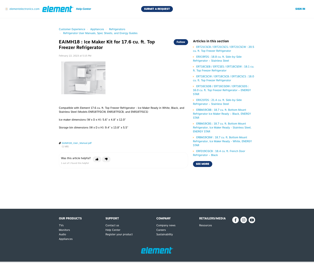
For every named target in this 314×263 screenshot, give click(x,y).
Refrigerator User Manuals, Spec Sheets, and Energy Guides (100, 33)
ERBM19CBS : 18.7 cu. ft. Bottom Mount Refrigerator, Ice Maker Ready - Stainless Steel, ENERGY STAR (222, 127)
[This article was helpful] (97, 159)
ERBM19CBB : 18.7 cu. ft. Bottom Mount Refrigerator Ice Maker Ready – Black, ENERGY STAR (222, 113)
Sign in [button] (300, 8)
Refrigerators (117, 29)
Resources (205, 225)
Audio (62, 234)
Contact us (112, 225)
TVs (61, 225)
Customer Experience (72, 29)
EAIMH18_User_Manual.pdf (77, 143)
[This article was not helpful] (106, 159)
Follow (181, 42)
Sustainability (164, 234)
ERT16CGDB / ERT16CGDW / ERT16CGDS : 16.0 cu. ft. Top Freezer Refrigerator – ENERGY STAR (222, 90)
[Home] (58, 9)
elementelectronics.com (24, 8)
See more (202, 164)
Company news (165, 225)
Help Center (112, 230)
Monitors (64, 230)
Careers (161, 230)
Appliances (97, 29)
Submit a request (157, 8)
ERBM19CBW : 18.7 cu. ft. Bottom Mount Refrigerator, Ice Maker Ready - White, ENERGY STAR (222, 141)
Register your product (119, 234)
